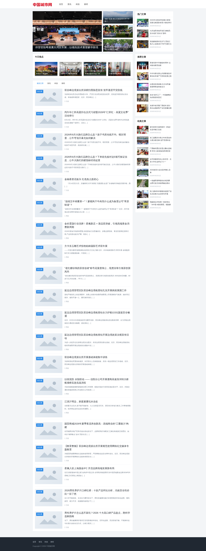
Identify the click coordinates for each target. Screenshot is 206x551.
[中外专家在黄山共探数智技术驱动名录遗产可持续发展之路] (142, 76)
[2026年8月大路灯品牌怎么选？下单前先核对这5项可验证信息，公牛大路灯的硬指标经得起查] (48, 164)
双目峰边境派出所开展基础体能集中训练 (85, 357)
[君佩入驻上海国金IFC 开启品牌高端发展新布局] (48, 475)
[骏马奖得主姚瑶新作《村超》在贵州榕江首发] (142, 130)
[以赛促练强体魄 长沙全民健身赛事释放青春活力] (142, 87)
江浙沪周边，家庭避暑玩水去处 (81, 401)
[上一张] (35, 31)
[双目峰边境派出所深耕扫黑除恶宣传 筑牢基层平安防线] (48, 97)
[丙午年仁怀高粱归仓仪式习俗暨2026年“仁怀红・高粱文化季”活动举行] (48, 119)
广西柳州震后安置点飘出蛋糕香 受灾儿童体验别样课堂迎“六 (161, 150)
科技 (78, 4)
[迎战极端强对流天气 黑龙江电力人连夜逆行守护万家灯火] (142, 44)
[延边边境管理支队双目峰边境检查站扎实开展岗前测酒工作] (48, 297)
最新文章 (40, 83)
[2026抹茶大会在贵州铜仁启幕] (142, 172)
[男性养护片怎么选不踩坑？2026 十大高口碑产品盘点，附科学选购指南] (48, 520)
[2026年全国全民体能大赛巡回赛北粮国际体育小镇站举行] (142, 23)
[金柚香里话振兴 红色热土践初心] (48, 186)
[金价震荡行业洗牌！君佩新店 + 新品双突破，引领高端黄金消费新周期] (48, 230)
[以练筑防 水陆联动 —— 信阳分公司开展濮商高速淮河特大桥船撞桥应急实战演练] (48, 386)
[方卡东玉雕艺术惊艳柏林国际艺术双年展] (48, 253)
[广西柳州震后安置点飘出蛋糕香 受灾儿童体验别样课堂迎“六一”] (142, 151)
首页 (61, 4)
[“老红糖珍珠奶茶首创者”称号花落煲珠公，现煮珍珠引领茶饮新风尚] (48, 275)
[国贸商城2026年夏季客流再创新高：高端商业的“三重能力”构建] (48, 430)
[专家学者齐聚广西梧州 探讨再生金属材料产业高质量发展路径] (142, 108)
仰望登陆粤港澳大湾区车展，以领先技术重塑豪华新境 (66, 47)
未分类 (39, 91)
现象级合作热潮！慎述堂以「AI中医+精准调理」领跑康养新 (160, 204)
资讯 (69, 4)
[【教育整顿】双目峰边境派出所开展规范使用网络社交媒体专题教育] (48, 453)
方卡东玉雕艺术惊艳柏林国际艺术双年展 (85, 246)
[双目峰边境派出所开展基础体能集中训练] (48, 364)
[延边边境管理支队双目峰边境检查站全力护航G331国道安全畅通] (48, 319)
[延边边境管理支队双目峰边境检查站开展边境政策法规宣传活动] (48, 342)
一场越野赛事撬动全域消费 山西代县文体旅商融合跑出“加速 (160, 183)
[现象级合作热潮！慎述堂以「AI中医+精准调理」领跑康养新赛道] (142, 205)
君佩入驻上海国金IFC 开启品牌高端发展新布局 (89, 468)
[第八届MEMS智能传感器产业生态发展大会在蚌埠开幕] (142, 194)
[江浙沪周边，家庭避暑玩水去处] (48, 408)
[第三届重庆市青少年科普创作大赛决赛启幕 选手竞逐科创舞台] (142, 140)
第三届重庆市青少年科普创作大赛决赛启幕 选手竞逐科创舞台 (161, 140)
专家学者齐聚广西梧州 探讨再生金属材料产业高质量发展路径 (161, 108)
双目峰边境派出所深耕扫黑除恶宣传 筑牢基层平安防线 (93, 90)
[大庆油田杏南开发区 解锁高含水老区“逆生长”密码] (142, 33)
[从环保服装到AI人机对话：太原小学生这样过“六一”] (142, 162)
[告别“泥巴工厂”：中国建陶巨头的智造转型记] (142, 98)
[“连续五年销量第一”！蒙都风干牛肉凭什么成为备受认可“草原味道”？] (48, 208)
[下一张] (100, 31)
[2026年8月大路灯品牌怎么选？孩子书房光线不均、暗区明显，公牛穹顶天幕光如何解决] (48, 141)
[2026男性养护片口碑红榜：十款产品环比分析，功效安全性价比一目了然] (48, 497)
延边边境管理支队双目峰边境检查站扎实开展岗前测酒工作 (95, 290)
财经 (86, 4)
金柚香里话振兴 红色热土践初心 (81, 179)
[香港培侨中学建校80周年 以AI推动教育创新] (142, 65)
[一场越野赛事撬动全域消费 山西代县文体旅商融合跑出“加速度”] (142, 183)
